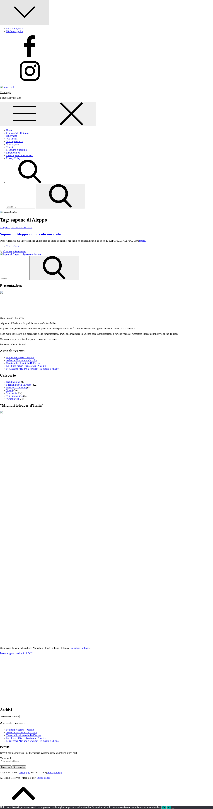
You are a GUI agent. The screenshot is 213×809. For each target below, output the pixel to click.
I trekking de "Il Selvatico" (19, 384)
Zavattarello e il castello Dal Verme (23, 363)
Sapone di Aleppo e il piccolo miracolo (30, 234)
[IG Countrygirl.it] (29, 81)
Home (9, 130)
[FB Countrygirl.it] (29, 58)
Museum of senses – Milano (20, 357)
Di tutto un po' (13, 382)
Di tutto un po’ (13, 152)
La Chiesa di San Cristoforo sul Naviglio (26, 366)
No (169, 807)
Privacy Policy (13, 158)
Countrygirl (5, 92)
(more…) (143, 240)
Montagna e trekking (16, 150)
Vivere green (12, 144)
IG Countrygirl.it (14, 31)
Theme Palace (43, 777)
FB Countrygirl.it (14, 28)
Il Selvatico (11, 135)
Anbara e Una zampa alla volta (21, 360)
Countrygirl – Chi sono (17, 133)
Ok (163, 807)
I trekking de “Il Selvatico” (19, 155)
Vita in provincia (14, 141)
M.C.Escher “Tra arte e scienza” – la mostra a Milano (32, 368)
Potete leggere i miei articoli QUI (16, 653)
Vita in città (11, 138)
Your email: (5, 758)
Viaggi (9, 147)
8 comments (20, 251)
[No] (172, 808)
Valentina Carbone (80, 648)
